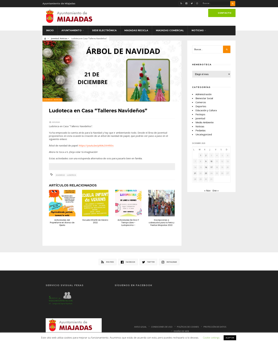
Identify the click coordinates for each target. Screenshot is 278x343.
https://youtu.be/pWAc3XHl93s (96, 145)
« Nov (207, 190)
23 (206, 173)
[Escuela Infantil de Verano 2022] (95, 203)
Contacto (224, 13)
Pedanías (200, 130)
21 (195, 173)
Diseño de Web (181, 331)
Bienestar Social (204, 98)
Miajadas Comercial (170, 30)
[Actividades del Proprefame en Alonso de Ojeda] (62, 203)
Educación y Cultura (206, 110)
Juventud (55, 38)
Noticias (198, 30)
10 (211, 161)
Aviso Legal (140, 326)
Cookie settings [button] (211, 337)
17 (211, 167)
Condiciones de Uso (161, 326)
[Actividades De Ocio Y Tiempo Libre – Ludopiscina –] (128, 203)
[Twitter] (191, 3)
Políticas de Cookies (188, 326)
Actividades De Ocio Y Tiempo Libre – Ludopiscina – (128, 222)
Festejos (200, 114)
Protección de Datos (215, 326)
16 (206, 167)
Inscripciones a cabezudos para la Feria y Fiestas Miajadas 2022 (161, 222)
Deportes (200, 106)
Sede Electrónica (104, 30)
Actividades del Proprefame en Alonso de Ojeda (62, 222)
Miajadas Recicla (136, 30)
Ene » (216, 190)
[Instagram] (197, 3)
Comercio (200, 102)
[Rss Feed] (181, 3)
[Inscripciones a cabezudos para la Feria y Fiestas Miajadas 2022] (161, 203)
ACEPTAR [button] (230, 337)
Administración (203, 94)
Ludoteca (71, 175)
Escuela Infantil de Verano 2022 (95, 221)
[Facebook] (186, 3)
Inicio (50, 30)
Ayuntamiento (71, 30)
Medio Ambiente (204, 122)
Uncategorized (203, 134)
